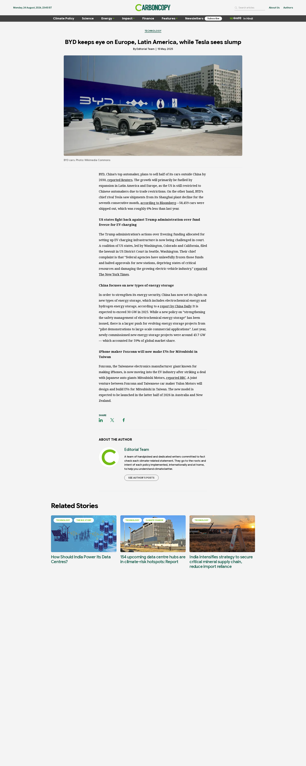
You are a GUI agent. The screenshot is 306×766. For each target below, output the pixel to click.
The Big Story (83, 520)
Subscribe (213, 18)
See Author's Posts (141, 477)
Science (88, 18)
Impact (127, 18)
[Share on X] (112, 420)
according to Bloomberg (158, 203)
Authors (288, 7)
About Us (274, 7)
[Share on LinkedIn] (101, 420)
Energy (106, 18)
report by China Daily (175, 306)
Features (168, 18)
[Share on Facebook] (124, 420)
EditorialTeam (145, 49)
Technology (153, 30)
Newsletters (194, 18)
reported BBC (176, 378)
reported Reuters (120, 180)
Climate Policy (63, 18)
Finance (148, 18)
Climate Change (154, 520)
